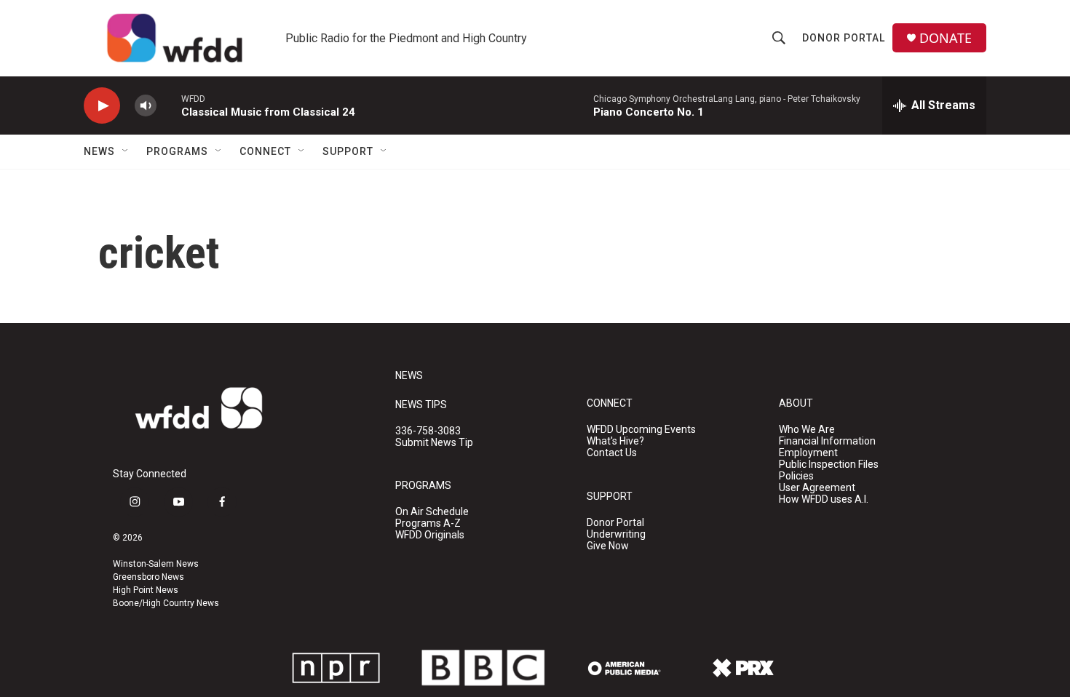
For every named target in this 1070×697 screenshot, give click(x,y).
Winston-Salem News (156, 564)
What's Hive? (615, 441)
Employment (808, 452)
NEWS (409, 375)
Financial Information (827, 441)
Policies (796, 476)
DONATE (945, 38)
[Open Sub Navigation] (126, 151)
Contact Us (612, 452)
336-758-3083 (428, 431)
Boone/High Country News (166, 603)
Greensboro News (148, 577)
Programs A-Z (428, 523)
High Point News (145, 590)
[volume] (145, 105)
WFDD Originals (429, 535)
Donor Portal (843, 38)
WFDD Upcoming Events (641, 429)
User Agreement (817, 487)
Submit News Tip (434, 442)
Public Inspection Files (829, 464)
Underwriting (616, 534)
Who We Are (807, 429)
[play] (102, 105)
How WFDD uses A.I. (823, 499)
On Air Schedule (432, 511)
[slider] (169, 105)
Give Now (608, 546)
